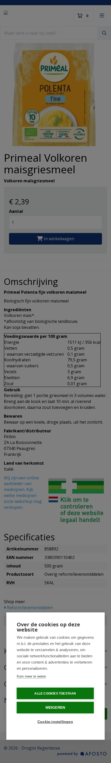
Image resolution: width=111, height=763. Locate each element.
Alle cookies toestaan (55, 693)
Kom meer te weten (31, 676)
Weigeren (55, 708)
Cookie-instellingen (55, 722)
